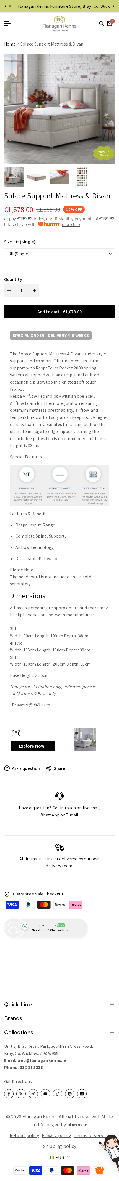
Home (10, 44)
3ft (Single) (19, 254)
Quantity (13, 279)
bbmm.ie (77, 1124)
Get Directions (18, 1081)
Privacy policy (56, 1135)
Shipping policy (59, 1146)
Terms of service (91, 1135)
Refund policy (24, 1135)
